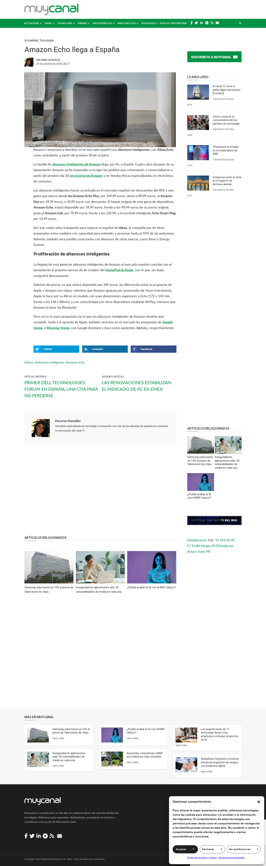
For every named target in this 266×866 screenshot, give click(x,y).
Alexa (29, 362)
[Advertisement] (100, 492)
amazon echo (76, 362)
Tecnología (65, 23)
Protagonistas (102, 23)
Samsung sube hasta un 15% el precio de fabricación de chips (71, 731)
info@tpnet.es (197, 540)
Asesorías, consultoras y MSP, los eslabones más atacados (145, 755)
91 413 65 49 (225, 540)
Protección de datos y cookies (202, 858)
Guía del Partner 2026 (173, 23)
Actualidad (31, 23)
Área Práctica (126, 23)
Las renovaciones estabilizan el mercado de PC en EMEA (136, 386)
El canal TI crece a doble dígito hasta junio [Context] (226, 90)
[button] (259, 802)
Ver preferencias (239, 849)
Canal (48, 23)
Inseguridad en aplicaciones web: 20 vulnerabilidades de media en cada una (68, 757)
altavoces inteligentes (50, 362)
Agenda (82, 23)
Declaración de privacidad (231, 858)
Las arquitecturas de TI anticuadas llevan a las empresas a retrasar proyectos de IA (219, 734)
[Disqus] (100, 653)
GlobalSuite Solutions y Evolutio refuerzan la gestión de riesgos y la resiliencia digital (220, 762)
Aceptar (181, 849)
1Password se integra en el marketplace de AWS (226, 150)
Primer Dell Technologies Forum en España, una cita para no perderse (61, 389)
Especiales (148, 23)
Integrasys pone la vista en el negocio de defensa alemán (227, 181)
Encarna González (68, 421)
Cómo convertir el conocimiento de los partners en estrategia (226, 120)
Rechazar (208, 849)
